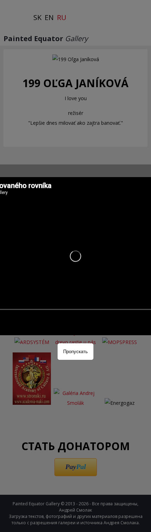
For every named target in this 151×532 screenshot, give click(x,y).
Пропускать (75, 351)
